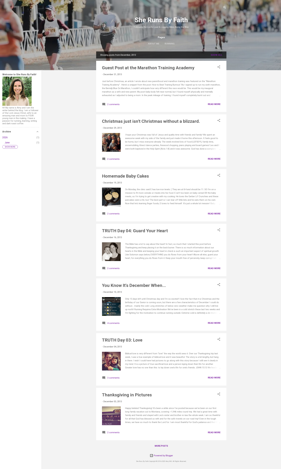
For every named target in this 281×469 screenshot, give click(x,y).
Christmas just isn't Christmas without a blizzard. (151, 121)
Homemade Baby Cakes (125, 176)
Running (170, 43)
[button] (219, 67)
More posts (161, 446)
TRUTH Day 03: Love (122, 340)
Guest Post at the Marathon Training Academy (148, 67)
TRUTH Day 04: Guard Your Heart (135, 230)
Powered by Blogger (163, 455)
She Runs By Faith (161, 20)
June (7, 142)
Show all (216, 55)
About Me (153, 43)
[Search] (224, 8)
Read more (214, 104)
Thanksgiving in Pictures (127, 394)
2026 (5, 137)
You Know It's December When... (134, 285)
